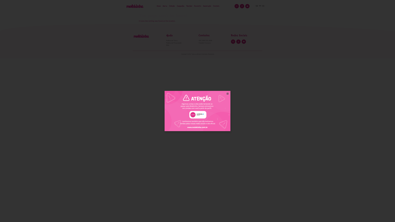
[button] (227, 93)
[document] (197, 111)
